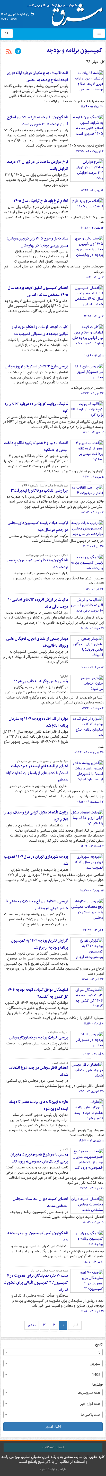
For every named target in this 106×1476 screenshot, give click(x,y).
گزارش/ (64, 676)
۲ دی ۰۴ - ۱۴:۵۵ (94, 316)
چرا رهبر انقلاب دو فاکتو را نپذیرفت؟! (39, 490)
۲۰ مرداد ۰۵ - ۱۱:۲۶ (92, 106)
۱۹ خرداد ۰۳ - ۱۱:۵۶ (92, 1311)
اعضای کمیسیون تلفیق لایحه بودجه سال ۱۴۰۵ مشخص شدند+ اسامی (38, 291)
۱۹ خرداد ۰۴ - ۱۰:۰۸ (92, 628)
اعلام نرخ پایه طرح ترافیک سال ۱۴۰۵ (41, 201)
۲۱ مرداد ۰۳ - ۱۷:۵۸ (92, 1188)
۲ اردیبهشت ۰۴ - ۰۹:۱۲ (90, 801)
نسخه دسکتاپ (53, 1447)
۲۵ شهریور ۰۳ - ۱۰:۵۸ (90, 1091)
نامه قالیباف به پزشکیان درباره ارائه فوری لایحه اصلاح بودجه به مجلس (37, 76)
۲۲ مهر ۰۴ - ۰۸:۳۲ (92, 393)
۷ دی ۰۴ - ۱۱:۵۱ (95, 277)
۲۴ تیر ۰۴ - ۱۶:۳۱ (93, 546)
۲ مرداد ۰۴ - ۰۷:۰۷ (92, 512)
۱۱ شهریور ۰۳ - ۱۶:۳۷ (91, 1140)
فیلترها (97, 1384)
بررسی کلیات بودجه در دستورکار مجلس (38, 1037)
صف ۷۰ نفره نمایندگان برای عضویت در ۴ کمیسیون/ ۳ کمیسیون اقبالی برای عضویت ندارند (36, 1282)
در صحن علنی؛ (59, 1062)
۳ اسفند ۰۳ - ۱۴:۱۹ (92, 846)
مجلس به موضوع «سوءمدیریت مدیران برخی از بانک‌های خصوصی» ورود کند (39, 1158)
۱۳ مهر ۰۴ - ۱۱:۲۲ (93, 432)
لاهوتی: (63, 1149)
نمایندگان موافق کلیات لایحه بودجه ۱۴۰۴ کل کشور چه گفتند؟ (37, 993)
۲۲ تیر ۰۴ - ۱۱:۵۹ (93, 589)
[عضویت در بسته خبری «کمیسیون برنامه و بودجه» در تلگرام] (18, 51)
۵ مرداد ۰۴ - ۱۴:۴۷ (93, 477)
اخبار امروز (53, 1426)
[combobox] (53, 1352)
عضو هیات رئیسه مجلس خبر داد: (49, 1270)
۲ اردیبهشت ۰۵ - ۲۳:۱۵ (90, 151)
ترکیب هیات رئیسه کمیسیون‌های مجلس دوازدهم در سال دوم (38, 526)
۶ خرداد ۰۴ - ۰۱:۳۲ (93, 708)
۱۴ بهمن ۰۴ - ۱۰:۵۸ (92, 228)
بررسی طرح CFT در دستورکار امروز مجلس (36, 366)
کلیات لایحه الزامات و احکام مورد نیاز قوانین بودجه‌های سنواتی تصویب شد (40, 330)
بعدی (32, 1325)
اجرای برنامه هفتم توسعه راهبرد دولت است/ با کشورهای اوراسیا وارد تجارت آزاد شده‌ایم (37, 773)
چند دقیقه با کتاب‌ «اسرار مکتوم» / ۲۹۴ (45, 485)
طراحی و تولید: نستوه (53, 1469)
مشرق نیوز (66, 13)
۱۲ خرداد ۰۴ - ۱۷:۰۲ (92, 667)
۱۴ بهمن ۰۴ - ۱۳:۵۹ (92, 190)
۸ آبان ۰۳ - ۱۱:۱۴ (94, 1023)
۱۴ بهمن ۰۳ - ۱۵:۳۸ (92, 890)
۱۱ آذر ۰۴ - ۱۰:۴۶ (94, 355)
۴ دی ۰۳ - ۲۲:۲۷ (93, 930)
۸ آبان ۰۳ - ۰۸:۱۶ (93, 1054)
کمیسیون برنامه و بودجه (75, 50)
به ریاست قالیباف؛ (57, 1032)
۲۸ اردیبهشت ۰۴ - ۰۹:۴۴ (89, 752)
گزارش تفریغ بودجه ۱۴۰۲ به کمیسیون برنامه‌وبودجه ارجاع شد (39, 944)
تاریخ (99, 1344)
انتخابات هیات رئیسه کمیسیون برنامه (47, 555)
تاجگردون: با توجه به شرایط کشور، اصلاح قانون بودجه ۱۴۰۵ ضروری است (37, 121)
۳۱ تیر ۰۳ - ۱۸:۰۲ (93, 1222)
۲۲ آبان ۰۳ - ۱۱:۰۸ (93, 979)
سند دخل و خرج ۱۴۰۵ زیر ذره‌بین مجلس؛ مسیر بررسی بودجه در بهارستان (37, 242)
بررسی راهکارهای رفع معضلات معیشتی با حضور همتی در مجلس (37, 905)
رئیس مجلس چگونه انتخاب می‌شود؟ (41, 681)
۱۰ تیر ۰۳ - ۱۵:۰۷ (93, 1262)
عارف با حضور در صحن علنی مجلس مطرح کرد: (41, 761)
